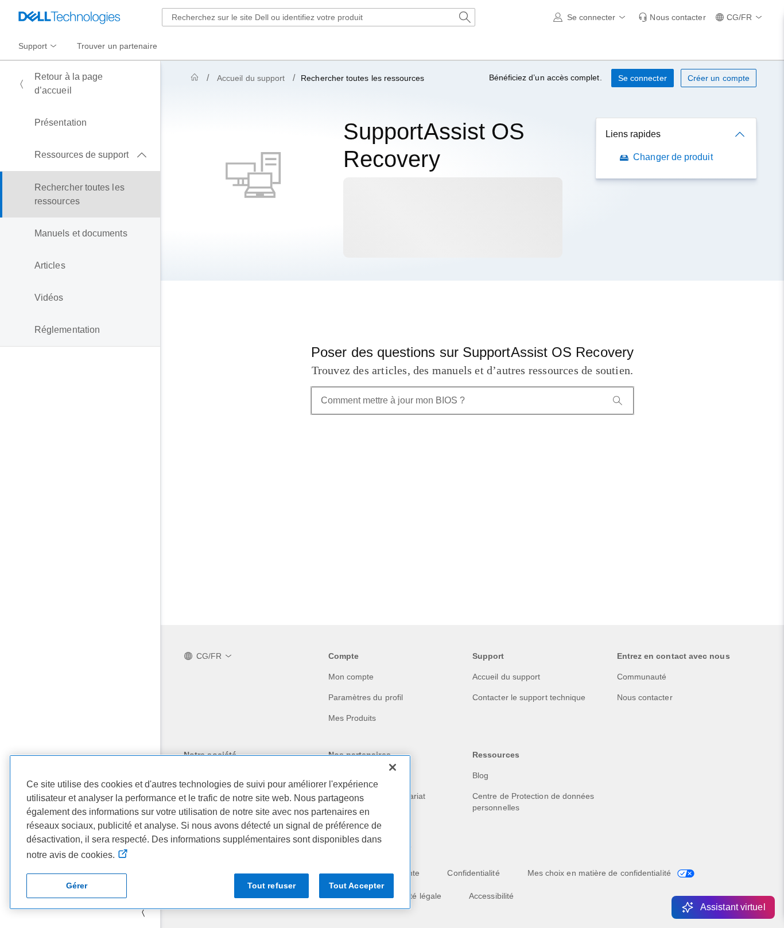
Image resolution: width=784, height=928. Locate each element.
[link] (672, 17)
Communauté (642, 676)
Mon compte (351, 676)
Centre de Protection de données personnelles (533, 801)
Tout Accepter (357, 885)
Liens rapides (633, 134)
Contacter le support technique (528, 697)
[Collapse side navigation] (143, 912)
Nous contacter (645, 697)
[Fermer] (392, 767)
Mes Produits (352, 718)
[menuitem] (38, 46)
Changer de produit (672, 157)
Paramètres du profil (365, 697)
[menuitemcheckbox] (80, 155)
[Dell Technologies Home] (69, 17)
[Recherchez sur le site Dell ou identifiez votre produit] (464, 17)
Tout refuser (271, 885)
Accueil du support (251, 78)
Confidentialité (473, 872)
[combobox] (318, 17)
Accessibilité (491, 895)
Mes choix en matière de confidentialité (600, 872)
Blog (480, 775)
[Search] (617, 400)
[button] (591, 17)
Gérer (77, 885)
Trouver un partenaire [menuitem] (117, 46)
